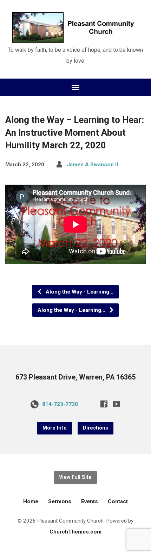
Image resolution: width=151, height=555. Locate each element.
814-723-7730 (60, 404)
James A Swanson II (92, 164)
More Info (54, 428)
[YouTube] (116, 403)
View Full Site (75, 477)
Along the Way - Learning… (78, 292)
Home (30, 501)
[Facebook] (103, 403)
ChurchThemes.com (75, 532)
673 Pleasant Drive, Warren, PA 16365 (75, 377)
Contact (118, 501)
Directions (95, 428)
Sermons (59, 501)
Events (89, 501)
